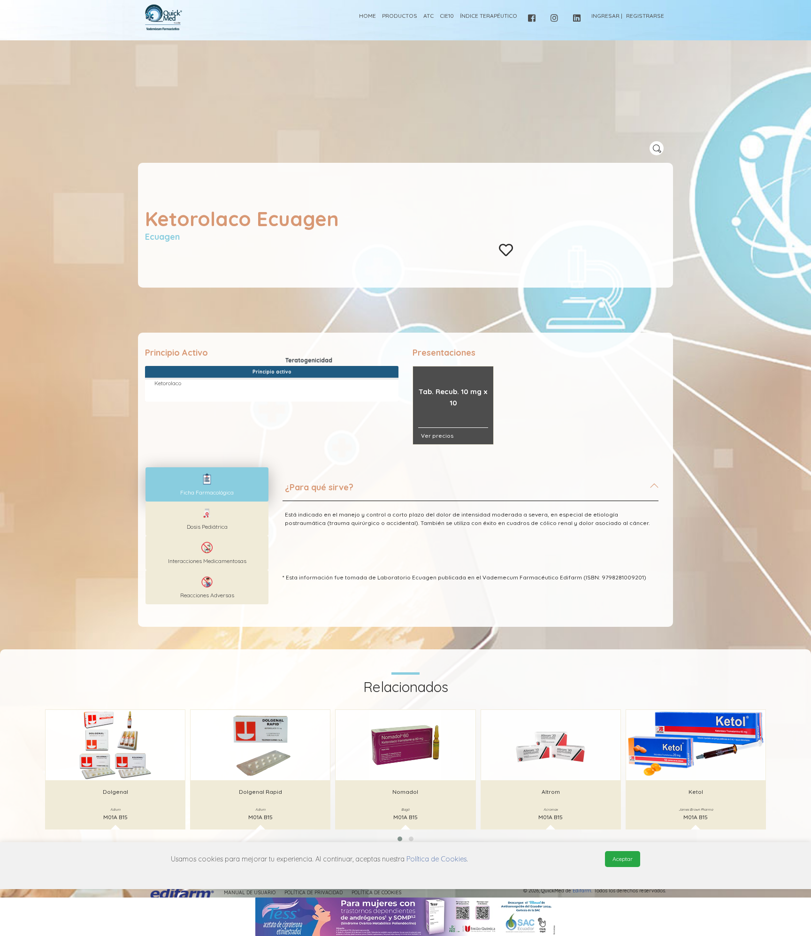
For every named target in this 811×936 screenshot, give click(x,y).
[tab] (470, 491)
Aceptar (622, 858)
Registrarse (645, 15)
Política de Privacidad (313, 893)
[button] (400, 839)
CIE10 (447, 15)
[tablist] (206, 484)
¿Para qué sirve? (319, 487)
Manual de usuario (249, 893)
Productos (399, 15)
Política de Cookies (376, 893)
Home (367, 15)
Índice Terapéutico (488, 15)
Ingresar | (606, 15)
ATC (428, 15)
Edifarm (582, 891)
